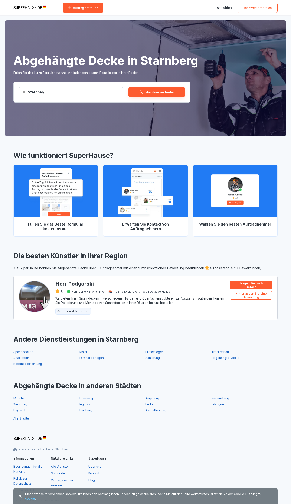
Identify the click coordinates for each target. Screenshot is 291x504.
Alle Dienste (59, 466)
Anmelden (224, 7)
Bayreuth (19, 410)
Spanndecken (23, 352)
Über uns (94, 466)
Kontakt (93, 473)
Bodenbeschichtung (27, 364)
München (19, 398)
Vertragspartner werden (62, 482)
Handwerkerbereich (257, 8)
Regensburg (220, 398)
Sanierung (153, 358)
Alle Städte (21, 418)
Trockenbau (220, 352)
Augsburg (152, 398)
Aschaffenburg (156, 410)
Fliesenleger (154, 352)
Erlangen (218, 404)
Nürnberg (86, 398)
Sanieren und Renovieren (73, 311)
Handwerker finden (160, 92)
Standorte (58, 473)
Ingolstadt (86, 404)
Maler (83, 352)
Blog (91, 480)
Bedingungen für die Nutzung (27, 469)
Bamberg (85, 410)
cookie (30, 498)
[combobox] (36, 92)
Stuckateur (21, 358)
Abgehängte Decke (225, 358)
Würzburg (20, 404)
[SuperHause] (29, 7)
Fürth (149, 404)
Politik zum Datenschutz (22, 481)
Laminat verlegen (91, 358)
